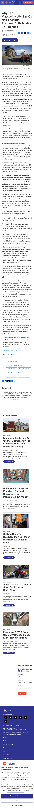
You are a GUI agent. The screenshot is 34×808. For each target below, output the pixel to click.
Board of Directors (8, 754)
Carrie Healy (13, 32)
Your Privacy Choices (17, 805)
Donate (28, 2)
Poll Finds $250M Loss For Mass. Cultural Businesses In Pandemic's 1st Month (15, 492)
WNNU (15, 729)
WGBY (4, 729)
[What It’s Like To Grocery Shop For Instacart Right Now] (16, 572)
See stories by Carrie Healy (10, 400)
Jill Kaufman (6, 450)
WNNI (24, 729)
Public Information (8, 758)
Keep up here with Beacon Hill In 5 (13, 350)
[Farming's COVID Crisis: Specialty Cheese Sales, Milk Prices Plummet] (16, 619)
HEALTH (10, 372)
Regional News (12, 354)
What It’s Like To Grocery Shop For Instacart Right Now (17, 587)
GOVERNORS (11, 368)
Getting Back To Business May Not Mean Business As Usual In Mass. (16, 538)
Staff (4, 751)
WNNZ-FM (20, 729)
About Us (5, 737)
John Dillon (6, 641)
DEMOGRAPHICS (24, 368)
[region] (17, 784)
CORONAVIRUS (24, 376)
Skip (17, 800)
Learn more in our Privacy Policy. (16, 792)
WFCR (8, 729)
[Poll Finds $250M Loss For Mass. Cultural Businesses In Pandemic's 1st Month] (16, 476)
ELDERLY (19, 372)
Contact (5, 741)
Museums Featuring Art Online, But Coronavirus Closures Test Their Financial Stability (16, 442)
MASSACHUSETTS (13, 361)
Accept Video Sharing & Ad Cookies (17, 795)
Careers (5, 747)
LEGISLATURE (12, 376)
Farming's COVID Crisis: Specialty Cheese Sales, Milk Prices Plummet (16, 635)
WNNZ (11, 729)
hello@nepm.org (7, 734)
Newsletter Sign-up (8, 744)
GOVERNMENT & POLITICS (15, 365)
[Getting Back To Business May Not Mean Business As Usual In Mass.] (16, 521)
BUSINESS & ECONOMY (14, 358)
